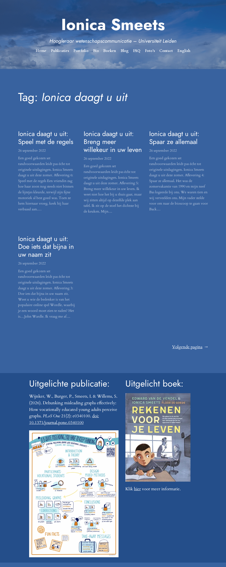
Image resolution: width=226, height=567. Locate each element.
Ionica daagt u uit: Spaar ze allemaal (174, 138)
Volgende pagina (190, 347)
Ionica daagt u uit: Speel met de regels (45, 138)
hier (137, 489)
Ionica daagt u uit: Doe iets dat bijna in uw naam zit (46, 247)
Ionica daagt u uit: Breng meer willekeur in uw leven (113, 141)
